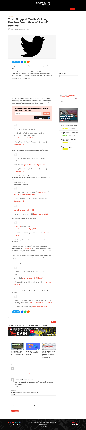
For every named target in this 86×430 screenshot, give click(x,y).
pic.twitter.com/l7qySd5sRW (34, 165)
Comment (13, 394)
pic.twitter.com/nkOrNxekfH (24, 210)
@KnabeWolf (43, 192)
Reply (17, 375)
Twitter (19, 66)
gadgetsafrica (63, 98)
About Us (30, 422)
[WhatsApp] (25, 62)
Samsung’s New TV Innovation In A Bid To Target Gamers (67, 116)
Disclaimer (46, 422)
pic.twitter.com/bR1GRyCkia (24, 138)
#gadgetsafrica (72, 95)
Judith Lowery (19, 379)
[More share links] (28, 62)
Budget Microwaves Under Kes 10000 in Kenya (70, 133)
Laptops (37, 9)
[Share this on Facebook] (22, 62)
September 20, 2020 (40, 214)
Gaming (21, 9)
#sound (67, 96)
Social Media (11, 16)
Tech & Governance (57, 9)
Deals (64, 9)
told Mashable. (27, 248)
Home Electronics (29, 9)
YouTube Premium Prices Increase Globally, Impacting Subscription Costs (48, 353)
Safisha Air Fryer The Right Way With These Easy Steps (70, 126)
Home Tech (65, 128)
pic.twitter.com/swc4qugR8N (25, 229)
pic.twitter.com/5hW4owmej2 (25, 195)
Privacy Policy (43, 424)
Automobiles (15, 9)
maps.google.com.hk (31, 373)
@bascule (17, 226)
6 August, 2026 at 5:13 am (28, 379)
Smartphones (47, 9)
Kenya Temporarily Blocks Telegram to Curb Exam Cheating (32, 353)
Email (35, 405)
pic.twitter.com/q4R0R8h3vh (41, 303)
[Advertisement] (68, 53)
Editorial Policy (54, 422)
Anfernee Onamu (16, 29)
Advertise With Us (37, 422)
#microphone (62, 96)
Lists (41, 9)
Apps (10, 9)
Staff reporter (46, 357)
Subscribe (46, 113)
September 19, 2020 (21, 144)
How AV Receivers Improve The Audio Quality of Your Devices (70, 147)
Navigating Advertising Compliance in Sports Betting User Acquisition (17, 353)
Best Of (64, 135)
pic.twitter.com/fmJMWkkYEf (33, 278)
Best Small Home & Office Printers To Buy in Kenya (70, 140)
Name (12, 405)
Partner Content (16, 344)
